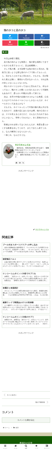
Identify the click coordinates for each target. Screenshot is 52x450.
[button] (47, 292)
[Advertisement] (26, 199)
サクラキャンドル (22, 145)
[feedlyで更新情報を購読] (19, 162)
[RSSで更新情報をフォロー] (23, 162)
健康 (6, 52)
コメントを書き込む (26, 420)
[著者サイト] (16, 162)
